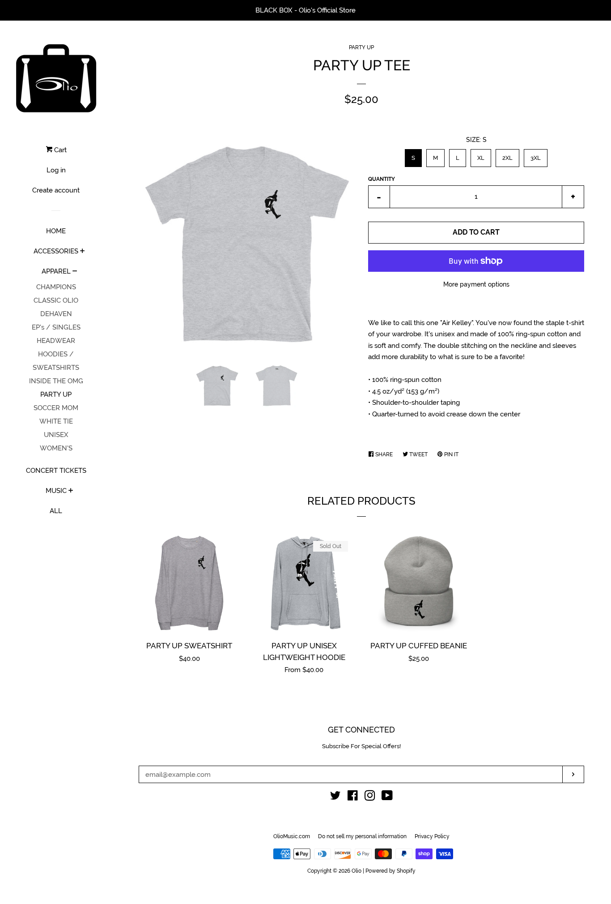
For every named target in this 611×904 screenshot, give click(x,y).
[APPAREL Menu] (75, 272)
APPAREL (56, 271)
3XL (535, 155)
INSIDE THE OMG (56, 381)
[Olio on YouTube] (387, 797)
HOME (56, 231)
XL (481, 155)
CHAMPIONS (56, 287)
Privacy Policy (432, 836)
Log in (56, 170)
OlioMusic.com (291, 836)
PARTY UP (56, 394)
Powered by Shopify (390, 871)
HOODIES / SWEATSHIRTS (56, 361)
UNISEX (56, 435)
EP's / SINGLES (56, 327)
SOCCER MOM (56, 408)
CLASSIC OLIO (56, 300)
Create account (56, 190)
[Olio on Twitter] (335, 797)
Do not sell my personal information (362, 836)
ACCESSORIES (56, 251)
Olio (356, 871)
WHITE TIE (56, 421)
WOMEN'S (56, 448)
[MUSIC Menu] (71, 491)
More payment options (476, 284)
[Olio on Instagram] (370, 797)
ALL (56, 511)
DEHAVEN (56, 314)
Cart (59, 150)
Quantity (381, 179)
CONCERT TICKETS (56, 471)
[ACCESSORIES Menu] (82, 251)
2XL (507, 155)
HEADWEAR (56, 341)
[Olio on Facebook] (352, 797)
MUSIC (56, 491)
